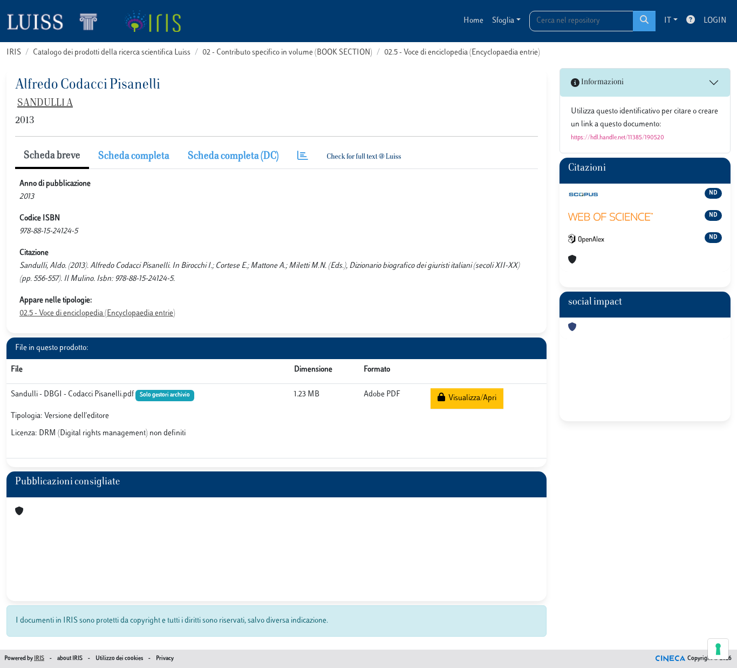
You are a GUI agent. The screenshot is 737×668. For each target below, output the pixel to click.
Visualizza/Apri (470, 398)
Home (473, 21)
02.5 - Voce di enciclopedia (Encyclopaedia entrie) (462, 53)
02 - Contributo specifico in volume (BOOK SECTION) (287, 53)
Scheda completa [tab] (133, 156)
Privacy (165, 659)
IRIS (13, 53)
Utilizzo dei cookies (119, 659)
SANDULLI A (45, 104)
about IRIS (70, 659)
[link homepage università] (152, 21)
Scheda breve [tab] (52, 156)
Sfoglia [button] (503, 21)
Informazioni (601, 82)
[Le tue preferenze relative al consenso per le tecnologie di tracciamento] (718, 649)
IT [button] (667, 21)
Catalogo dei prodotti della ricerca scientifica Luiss (111, 53)
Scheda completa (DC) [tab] (233, 156)
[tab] (302, 156)
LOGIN (715, 21)
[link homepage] (56, 21)
